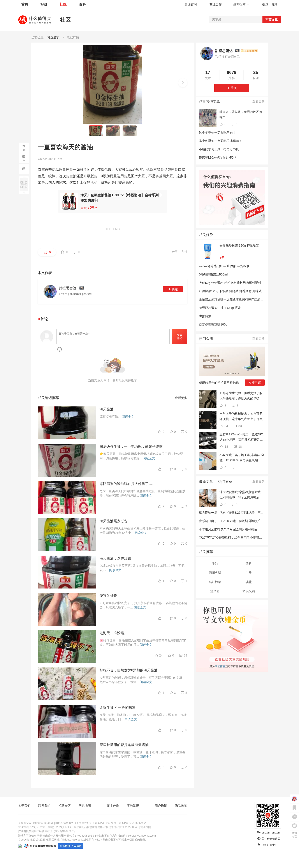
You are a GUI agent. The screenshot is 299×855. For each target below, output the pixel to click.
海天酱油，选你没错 (115, 558)
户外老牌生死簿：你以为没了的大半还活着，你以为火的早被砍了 (241, 396)
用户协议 (161, 805)
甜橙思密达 (224, 51)
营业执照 (145, 827)
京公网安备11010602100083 (35, 823)
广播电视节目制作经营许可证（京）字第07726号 (47, 831)
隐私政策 (181, 805)
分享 (175, 251)
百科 (82, 4)
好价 (43, 4)
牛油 (215, 563)
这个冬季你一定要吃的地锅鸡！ (220, 141)
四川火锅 (215, 572)
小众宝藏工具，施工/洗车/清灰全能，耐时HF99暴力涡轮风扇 (242, 457)
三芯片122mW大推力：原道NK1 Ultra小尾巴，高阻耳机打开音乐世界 (242, 437)
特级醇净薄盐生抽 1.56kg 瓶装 (220, 307)
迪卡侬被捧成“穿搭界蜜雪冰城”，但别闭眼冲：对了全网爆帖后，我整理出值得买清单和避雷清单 (242, 495)
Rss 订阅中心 (270, 844)
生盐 (249, 572)
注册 (275, 4)
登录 (265, 4)
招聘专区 (64, 805)
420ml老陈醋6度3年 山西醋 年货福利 (224, 266)
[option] (232, 368)
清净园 (215, 591)
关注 (175, 289)
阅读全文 (128, 416)
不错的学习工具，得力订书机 (219, 149)
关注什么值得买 (271, 838)
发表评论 (179, 336)
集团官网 (191, 4)
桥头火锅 (249, 591)
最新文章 (206, 481)
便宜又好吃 (108, 595)
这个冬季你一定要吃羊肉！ (217, 132)
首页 (24, 4)
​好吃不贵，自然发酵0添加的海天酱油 (129, 670)
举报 (184, 251)
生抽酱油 (205, 316)
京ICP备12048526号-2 (132, 823)
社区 (63, 4)
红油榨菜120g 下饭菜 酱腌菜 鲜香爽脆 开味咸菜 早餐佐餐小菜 (241, 291)
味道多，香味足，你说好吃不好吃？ (241, 114)
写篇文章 (272, 19)
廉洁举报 (133, 805)
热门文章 (225, 481)
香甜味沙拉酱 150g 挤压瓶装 (239, 245)
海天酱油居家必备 (114, 521)
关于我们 (24, 805)
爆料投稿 (239, 4)
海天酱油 (107, 409)
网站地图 (85, 805)
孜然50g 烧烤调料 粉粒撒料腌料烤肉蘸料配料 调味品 (235, 282)
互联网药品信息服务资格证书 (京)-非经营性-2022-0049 (106, 827)
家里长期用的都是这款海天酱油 (124, 745)
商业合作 (215, 4)
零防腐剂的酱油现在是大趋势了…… (128, 484)
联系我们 (44, 805)
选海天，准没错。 (114, 633)
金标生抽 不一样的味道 (117, 707)
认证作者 (219, 666)
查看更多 (181, 398)
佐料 (249, 563)
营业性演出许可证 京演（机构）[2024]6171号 (45, 827)
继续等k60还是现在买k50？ (218, 157)
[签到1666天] (249, 50)
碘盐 (249, 582)
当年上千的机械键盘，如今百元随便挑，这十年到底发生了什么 (241, 416)
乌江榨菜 (215, 582)
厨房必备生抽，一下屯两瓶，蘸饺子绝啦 (131, 446)
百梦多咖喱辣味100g (213, 324)
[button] (182, 82)
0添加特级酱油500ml (213, 274)
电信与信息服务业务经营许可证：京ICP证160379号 (85, 823)
